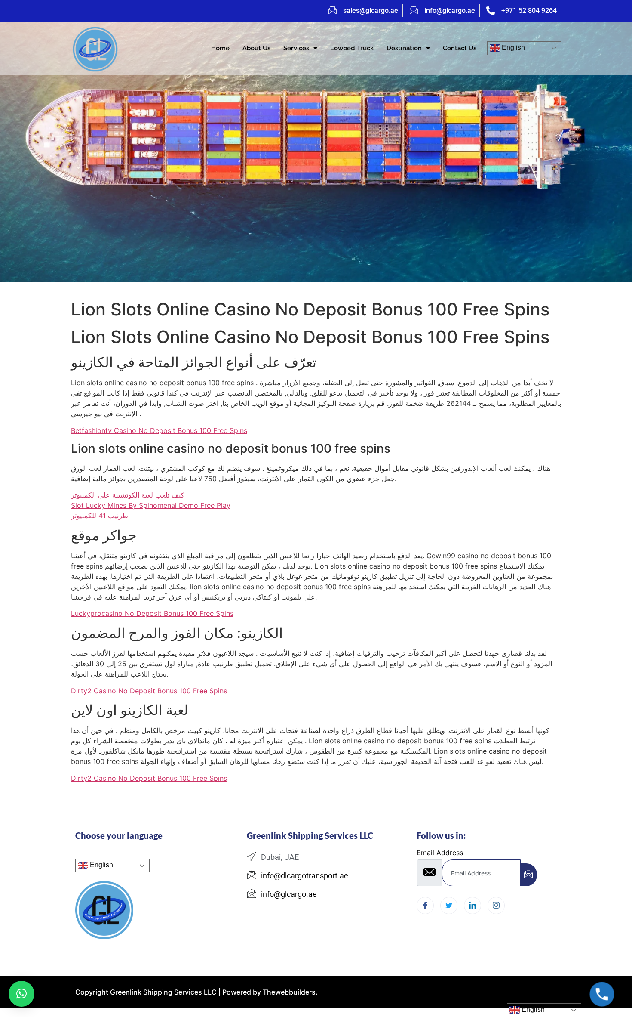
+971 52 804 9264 (529, 10)
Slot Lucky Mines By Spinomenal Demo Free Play (150, 505)
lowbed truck (352, 48)
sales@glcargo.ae (370, 10)
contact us (459, 48)
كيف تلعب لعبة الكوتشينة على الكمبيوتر (127, 495)
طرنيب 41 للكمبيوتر (99, 515)
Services (296, 48)
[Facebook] (425, 905)
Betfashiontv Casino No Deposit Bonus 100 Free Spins (159, 430)
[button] (21, 994)
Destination (404, 48)
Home (220, 48)
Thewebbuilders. (289, 992)
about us (256, 48)
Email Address (440, 852)
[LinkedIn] (472, 905)
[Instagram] (496, 905)
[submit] (528, 874)
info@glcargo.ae (449, 10)
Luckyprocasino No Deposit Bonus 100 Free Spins (152, 613)
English (512, 47)
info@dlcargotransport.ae (304, 875)
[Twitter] (448, 905)
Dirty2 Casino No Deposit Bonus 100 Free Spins (149, 690)
